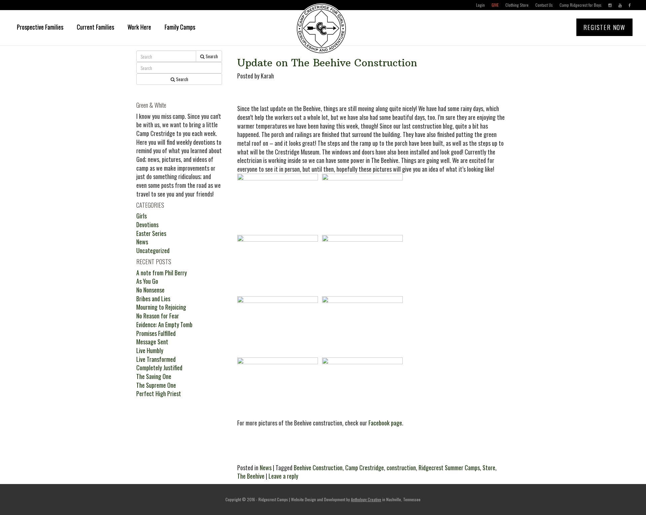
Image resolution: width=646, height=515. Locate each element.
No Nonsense (150, 289)
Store (488, 467)
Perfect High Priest (158, 393)
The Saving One (153, 376)
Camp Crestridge (364, 467)
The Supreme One (156, 385)
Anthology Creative (366, 499)
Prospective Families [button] (40, 27)
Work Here (139, 27)
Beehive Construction (318, 467)
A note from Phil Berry (161, 272)
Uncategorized (153, 250)
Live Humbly (149, 350)
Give (495, 5)
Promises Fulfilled (156, 333)
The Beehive (250, 476)
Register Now (604, 27)
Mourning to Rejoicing (161, 307)
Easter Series (151, 233)
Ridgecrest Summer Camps (449, 467)
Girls (141, 215)
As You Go (147, 281)
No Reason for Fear (157, 315)
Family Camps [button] (180, 27)
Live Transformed (156, 359)
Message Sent (152, 341)
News (266, 467)
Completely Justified (159, 367)
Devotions (147, 224)
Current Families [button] (95, 27)
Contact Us (544, 5)
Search (211, 56)
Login (480, 5)
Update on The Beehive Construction (327, 63)
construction (401, 467)
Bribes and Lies (153, 298)
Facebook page (385, 422)
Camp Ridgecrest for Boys (581, 5)
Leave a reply (283, 476)
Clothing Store (517, 5)
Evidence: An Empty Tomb (164, 324)
